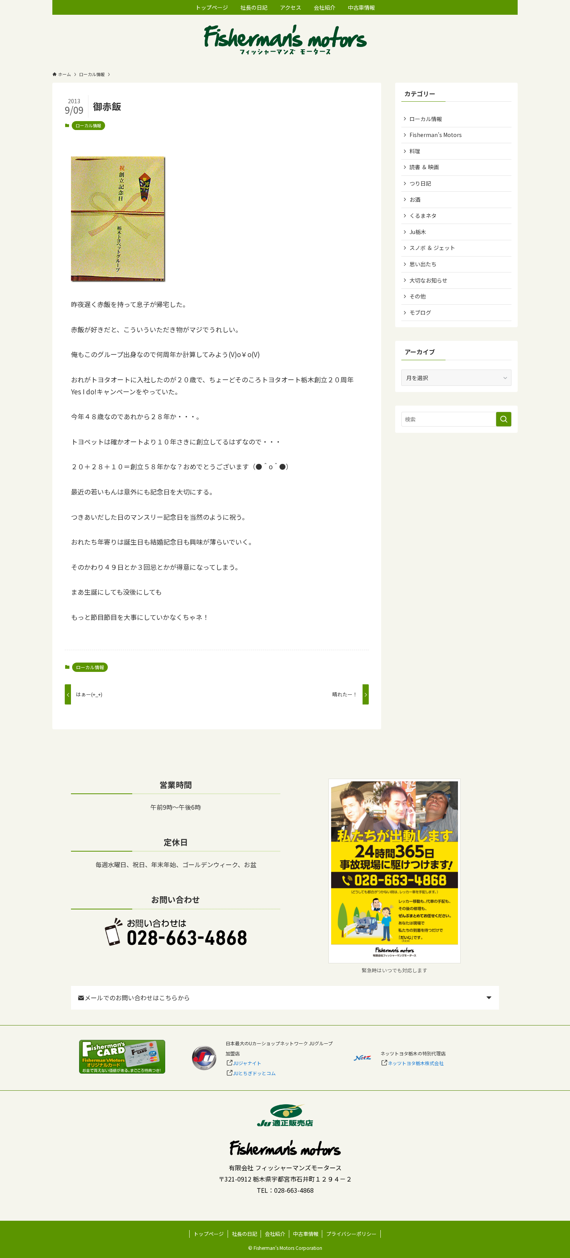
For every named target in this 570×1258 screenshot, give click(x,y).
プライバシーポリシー (351, 1233)
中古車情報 (305, 1233)
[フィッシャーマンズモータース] (285, 40)
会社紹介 (275, 1233)
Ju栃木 (417, 232)
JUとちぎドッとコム (254, 1073)
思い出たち (423, 264)
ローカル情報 (88, 125)
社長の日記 (244, 1233)
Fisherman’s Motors (435, 135)
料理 (414, 151)
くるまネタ (423, 215)
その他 (417, 296)
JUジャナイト (247, 1063)
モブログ (420, 312)
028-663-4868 (294, 1190)
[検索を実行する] (503, 419)
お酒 (414, 199)
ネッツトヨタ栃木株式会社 (416, 1063)
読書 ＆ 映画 (424, 167)
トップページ (208, 1233)
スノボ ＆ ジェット (432, 248)
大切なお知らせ (428, 280)
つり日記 (420, 183)
